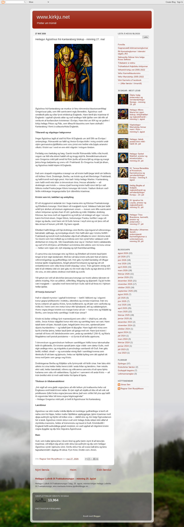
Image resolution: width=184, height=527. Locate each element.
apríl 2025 (122, 308)
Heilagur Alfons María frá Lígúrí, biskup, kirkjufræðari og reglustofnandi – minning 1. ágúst (139, 114)
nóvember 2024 (125, 325)
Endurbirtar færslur (126, 367)
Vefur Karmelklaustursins (129, 73)
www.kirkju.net (53, 17)
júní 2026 (122, 260)
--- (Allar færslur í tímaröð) (130, 83)
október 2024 (124, 329)
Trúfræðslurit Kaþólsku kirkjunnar (133, 66)
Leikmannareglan (126, 374)
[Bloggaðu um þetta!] (89, 459)
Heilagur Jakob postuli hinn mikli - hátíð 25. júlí (138, 141)
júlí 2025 (122, 298)
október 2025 (124, 287)
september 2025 (125, 291)
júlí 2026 (122, 257)
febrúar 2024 (124, 342)
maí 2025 (122, 305)
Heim (73, 469)
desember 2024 (125, 322)
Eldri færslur (104, 469)
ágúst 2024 (123, 332)
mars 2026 (123, 270)
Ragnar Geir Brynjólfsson (132, 389)
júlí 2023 (122, 349)
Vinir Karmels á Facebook (129, 80)
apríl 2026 (122, 267)
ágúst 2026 (123, 253)
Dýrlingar (122, 364)
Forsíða (121, 44)
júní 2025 (122, 301)
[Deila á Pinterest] (97, 459)
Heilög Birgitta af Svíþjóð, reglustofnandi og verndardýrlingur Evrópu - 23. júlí (137, 190)
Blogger (96, 516)
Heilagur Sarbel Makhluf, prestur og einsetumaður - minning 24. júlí (138, 157)
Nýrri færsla (42, 469)
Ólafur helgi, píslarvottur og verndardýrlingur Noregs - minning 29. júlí (137, 99)
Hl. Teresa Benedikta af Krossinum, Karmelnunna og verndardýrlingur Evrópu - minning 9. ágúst (139, 174)
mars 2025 (123, 312)
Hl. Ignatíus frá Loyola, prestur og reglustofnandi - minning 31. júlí (138, 203)
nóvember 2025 (125, 284)
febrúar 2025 (124, 315)
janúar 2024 (123, 346)
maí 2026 (122, 263)
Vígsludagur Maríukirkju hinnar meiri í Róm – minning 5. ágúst (138, 128)
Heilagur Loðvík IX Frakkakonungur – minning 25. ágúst (65, 478)
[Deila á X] (91, 459)
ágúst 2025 (123, 294)
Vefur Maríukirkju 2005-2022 (131, 77)
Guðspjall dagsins (126, 370)
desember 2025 (125, 281)
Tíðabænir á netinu (126, 63)
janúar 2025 (123, 318)
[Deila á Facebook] (94, 459)
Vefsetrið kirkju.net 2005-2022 (131, 70)
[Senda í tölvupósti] (86, 459)
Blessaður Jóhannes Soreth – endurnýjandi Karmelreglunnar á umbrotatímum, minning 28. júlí (139, 235)
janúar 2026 (123, 277)
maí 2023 (122, 353)
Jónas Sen (125, 384)
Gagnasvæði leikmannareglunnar (133, 48)
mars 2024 (123, 339)
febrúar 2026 (124, 274)
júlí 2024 (122, 336)
